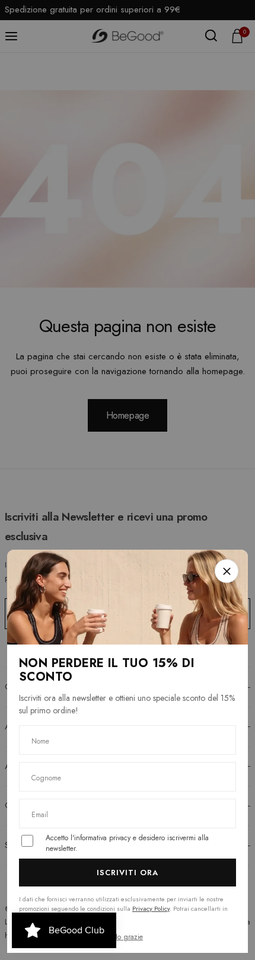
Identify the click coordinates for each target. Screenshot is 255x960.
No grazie (127, 937)
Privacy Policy (151, 908)
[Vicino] (226, 571)
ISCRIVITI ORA (128, 872)
